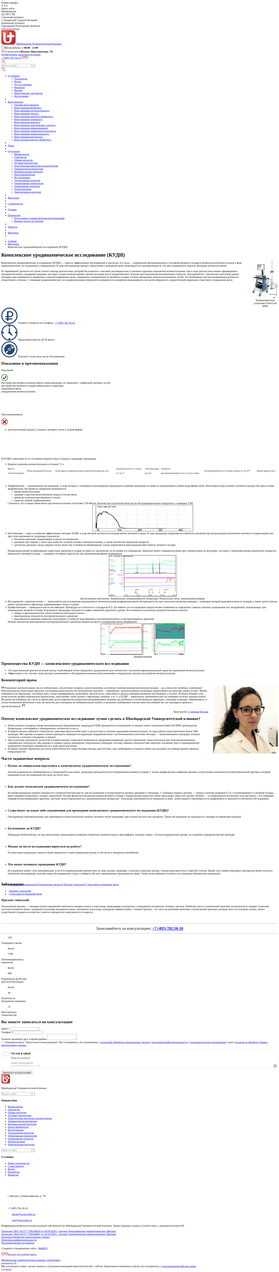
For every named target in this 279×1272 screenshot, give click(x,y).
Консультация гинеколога (28, 119)
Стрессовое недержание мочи (25, 894)
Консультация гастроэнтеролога (31, 110)
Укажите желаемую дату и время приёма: (24, 1039)
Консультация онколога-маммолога (33, 116)
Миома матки (21, 154)
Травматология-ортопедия (28, 168)
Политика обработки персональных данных (25, 1237)
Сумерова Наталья (198, 711)
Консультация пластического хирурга (35, 125)
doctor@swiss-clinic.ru (23, 1214)
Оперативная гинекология (28, 183)
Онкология (20, 157)
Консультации (15, 102)
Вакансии (19, 87)
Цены (11, 145)
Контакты (13, 232)
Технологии (20, 78)
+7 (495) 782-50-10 (65, 323)
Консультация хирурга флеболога (32, 139)
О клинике (14, 75)
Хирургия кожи (22, 189)
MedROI (42, 1248)
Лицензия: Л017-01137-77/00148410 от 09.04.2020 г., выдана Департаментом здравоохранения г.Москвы (58, 1231)
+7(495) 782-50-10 (11, 58)
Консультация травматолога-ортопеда (35, 131)
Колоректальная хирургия (28, 171)
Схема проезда (16, 1166)
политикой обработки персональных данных (125, 1042)
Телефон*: (7, 1032)
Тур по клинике (23, 84)
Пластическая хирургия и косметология (36, 166)
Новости (12, 227)
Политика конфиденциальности (19, 1240)
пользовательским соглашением (208, 1042)
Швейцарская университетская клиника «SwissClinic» (31, 1260)
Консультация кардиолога (28, 136)
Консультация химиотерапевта (31, 128)
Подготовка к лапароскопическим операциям (39, 218)
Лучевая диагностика (26, 163)
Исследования (22, 177)
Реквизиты (14, 1172)
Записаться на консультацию (17, 1072)
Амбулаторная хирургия (27, 192)
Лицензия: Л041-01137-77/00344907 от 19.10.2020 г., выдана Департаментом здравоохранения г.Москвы (58, 1234)
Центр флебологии (24, 174)
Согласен (6, 1269)
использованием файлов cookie (179, 1266)
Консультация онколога (27, 122)
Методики (13, 198)
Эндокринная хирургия (27, 180)
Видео (17, 81)
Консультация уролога (26, 113)
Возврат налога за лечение (28, 221)
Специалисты (15, 203)
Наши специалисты (18, 1163)
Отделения (14, 151)
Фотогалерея (21, 96)
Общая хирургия (23, 160)
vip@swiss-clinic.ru (22, 1220)
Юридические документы (28, 93)
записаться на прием (29, 54)
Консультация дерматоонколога (31, 134)
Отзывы (12, 209)
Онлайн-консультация (26, 105)
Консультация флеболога (27, 107)
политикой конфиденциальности (169, 1042)
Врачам (18, 90)
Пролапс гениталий (20, 891)
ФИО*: (5, 1029)
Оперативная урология (27, 186)
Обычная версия (10, 28)
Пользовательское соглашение (18, 1242)
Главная (12, 241)
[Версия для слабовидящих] (24, 58)
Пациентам (14, 215)
